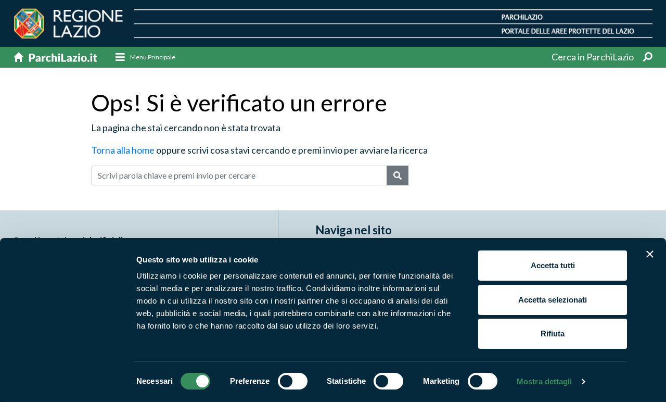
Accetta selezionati (552, 299)
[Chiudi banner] (650, 254)
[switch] (293, 381)
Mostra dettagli (544, 381)
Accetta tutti (553, 265)
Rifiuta (553, 333)
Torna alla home (123, 150)
